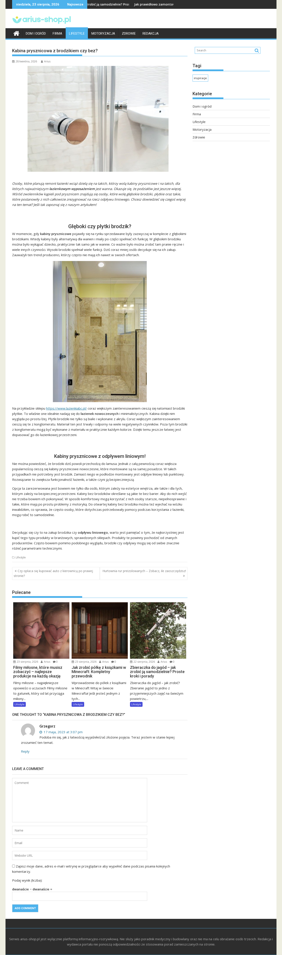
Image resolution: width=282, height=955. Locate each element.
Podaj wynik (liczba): (27, 880)
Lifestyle (77, 33)
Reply (25, 751)
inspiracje (200, 78)
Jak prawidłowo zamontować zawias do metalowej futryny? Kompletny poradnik (161, 4)
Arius (47, 61)
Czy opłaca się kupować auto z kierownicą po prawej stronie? (53, 573)
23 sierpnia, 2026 (27, 662)
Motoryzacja (103, 33)
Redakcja (151, 33)
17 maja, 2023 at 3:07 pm (63, 732)
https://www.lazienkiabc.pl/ (66, 408)
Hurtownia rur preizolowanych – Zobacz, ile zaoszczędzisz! (144, 571)
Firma (57, 33)
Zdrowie (129, 33)
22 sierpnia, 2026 (144, 662)
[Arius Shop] (16, 32)
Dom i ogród (36, 33)
